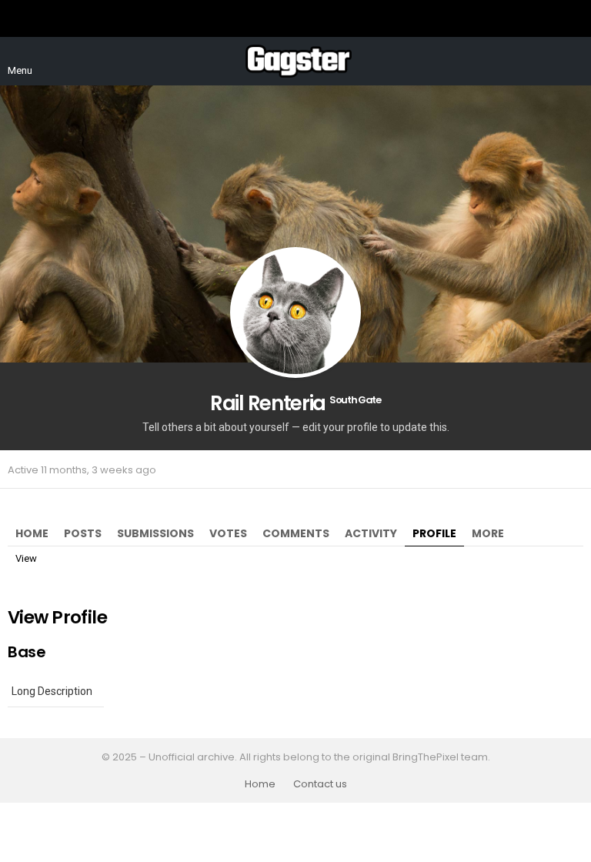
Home (31, 533)
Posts (83, 533)
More (488, 533)
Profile (434, 533)
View (26, 558)
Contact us (320, 784)
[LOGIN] (574, 61)
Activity (371, 533)
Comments (295, 533)
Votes (228, 533)
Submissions (155, 533)
